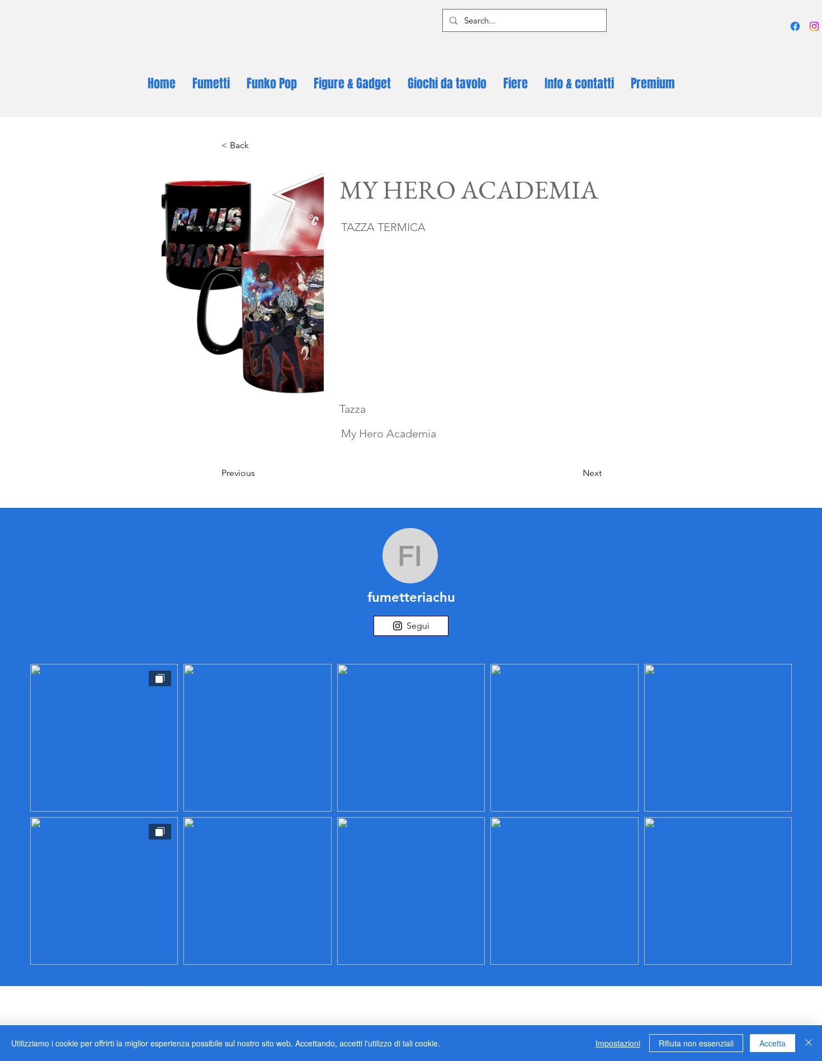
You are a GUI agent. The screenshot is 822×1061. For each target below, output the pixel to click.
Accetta (772, 1043)
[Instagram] (814, 26)
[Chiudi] (808, 1043)
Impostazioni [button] (618, 1043)
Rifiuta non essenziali (696, 1043)
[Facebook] (795, 26)
